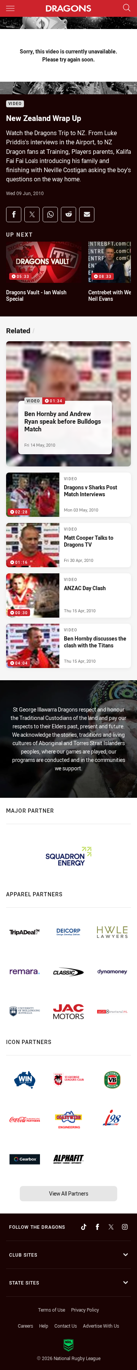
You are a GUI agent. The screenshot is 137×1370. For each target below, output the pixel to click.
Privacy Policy (85, 1310)
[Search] (127, 8)
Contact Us (65, 1326)
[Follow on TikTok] (84, 1227)
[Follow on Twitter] (111, 1227)
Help (43, 1326)
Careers (25, 1326)
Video (15, 104)
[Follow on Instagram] (125, 1227)
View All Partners (68, 1193)
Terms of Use (51, 1310)
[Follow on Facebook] (97, 1227)
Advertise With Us (101, 1326)
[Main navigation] (10, 8)
